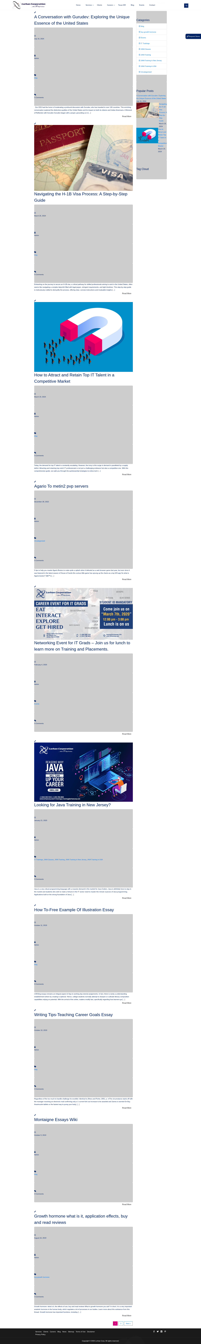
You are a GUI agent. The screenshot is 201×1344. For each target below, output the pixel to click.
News (64, 1332)
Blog (132, 5)
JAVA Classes (49, 859)
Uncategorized (39, 541)
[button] (127, 116)
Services (89, 5)
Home (78, 5)
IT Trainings (38, 859)
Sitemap (71, 1332)
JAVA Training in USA (95, 859)
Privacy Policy (40, 1334)
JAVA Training (60, 859)
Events (141, 5)
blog (35, 78)
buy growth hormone (41, 1277)
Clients (99, 5)
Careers (110, 5)
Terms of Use (80, 1332)
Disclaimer (91, 1332)
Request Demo (194, 36)
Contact (152, 5)
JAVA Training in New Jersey (76, 859)
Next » (128, 1323)
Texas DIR (122, 5)
